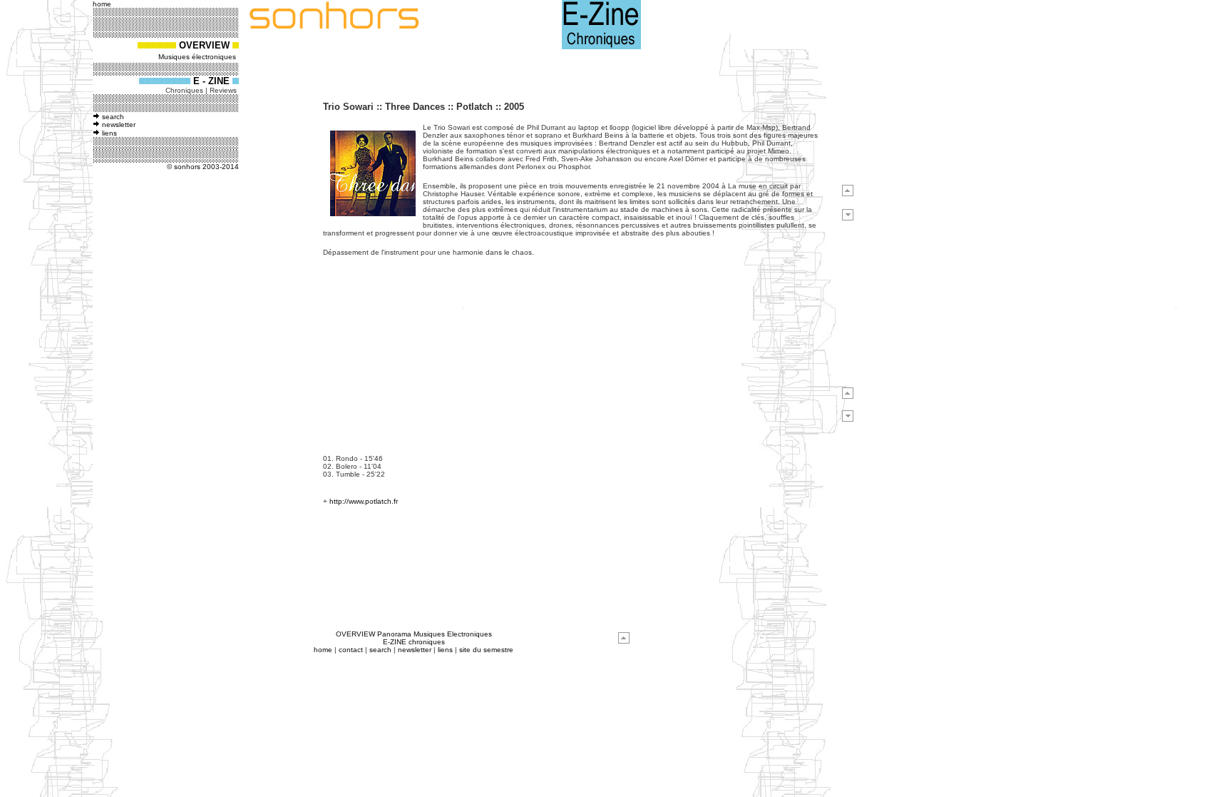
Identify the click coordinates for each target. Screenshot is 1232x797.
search (113, 117)
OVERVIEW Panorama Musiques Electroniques (414, 634)
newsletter (118, 124)
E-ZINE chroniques (414, 642)
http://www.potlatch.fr (363, 501)
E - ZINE (212, 81)
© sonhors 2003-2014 (203, 167)
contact (351, 650)
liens (109, 133)
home (323, 650)
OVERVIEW (204, 45)
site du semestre (486, 650)
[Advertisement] (141, 397)
